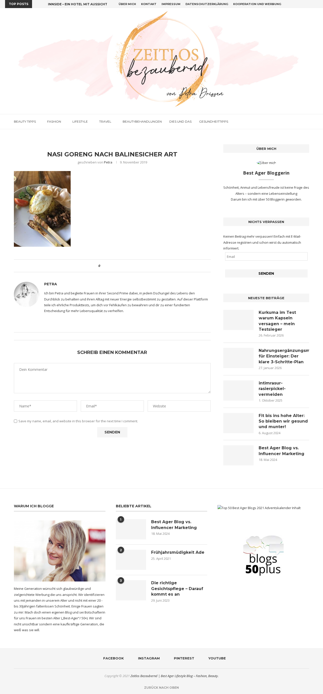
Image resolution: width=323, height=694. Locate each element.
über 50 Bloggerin (271, 199)
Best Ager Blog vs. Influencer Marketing (281, 451)
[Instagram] (305, 4)
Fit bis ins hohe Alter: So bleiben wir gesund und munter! (283, 421)
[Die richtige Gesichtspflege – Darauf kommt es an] (131, 590)
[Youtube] (316, 4)
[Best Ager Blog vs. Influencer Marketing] (238, 455)
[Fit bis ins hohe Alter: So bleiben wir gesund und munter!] (238, 423)
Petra (108, 162)
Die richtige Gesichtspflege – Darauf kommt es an (177, 588)
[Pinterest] (311, 4)
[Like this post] (102, 265)
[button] (37, 4)
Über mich (127, 4)
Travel (105, 121)
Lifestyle (80, 121)
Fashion (54, 121)
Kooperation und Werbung (257, 4)
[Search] (306, 121)
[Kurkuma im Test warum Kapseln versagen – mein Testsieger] (238, 320)
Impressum (171, 4)
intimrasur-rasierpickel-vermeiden (272, 389)
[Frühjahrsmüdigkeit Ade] (131, 560)
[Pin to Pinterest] (118, 265)
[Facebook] (299, 4)
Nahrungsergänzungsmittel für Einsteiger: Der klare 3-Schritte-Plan (284, 356)
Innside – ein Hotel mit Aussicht (77, 4)
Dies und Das (180, 121)
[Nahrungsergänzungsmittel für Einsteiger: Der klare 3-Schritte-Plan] (238, 358)
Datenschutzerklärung (206, 4)
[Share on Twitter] (113, 265)
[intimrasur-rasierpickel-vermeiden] (238, 390)
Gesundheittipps (213, 121)
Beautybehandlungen (142, 121)
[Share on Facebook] (108, 265)
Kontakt (148, 4)
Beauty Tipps (25, 121)
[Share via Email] (122, 265)
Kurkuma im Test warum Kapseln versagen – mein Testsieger (277, 321)
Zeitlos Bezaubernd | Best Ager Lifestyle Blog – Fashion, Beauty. (174, 676)
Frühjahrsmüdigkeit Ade (177, 552)
